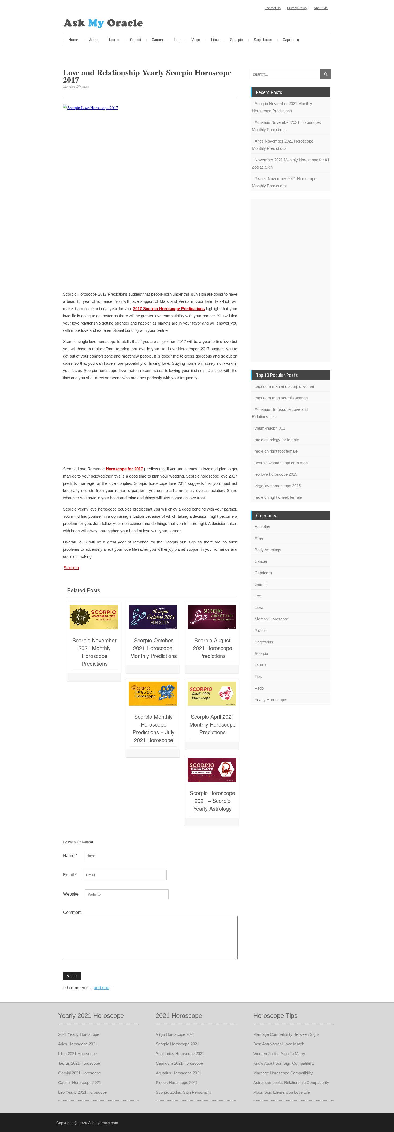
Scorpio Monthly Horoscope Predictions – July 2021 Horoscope (153, 728)
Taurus (113, 39)
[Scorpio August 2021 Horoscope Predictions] (212, 617)
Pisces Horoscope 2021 (177, 1082)
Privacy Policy (297, 8)
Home (73, 39)
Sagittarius (263, 39)
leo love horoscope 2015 (276, 474)
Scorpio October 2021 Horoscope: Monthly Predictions (153, 648)
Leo (177, 39)
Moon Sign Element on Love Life (281, 1092)
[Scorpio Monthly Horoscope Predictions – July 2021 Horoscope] (153, 694)
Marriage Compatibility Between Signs (286, 1034)
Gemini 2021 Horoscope (79, 1073)
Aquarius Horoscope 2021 (178, 1073)
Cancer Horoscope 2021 (79, 1082)
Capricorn (291, 39)
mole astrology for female (277, 439)
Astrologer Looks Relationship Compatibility (291, 1082)
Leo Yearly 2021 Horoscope (82, 1092)
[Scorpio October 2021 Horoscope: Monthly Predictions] (153, 617)
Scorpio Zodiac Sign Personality (183, 1092)
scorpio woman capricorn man (281, 462)
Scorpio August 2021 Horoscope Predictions (212, 648)
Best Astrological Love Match (278, 1044)
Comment (72, 912)
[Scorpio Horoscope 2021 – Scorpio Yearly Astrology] (212, 770)
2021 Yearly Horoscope (78, 1034)
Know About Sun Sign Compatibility (284, 1063)
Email (70, 875)
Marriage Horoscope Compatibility (283, 1073)
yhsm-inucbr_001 (270, 428)
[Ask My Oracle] (103, 22)
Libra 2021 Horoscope (77, 1053)
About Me (321, 8)
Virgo (195, 39)
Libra (215, 39)
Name (70, 855)
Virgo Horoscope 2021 (175, 1034)
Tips (258, 676)
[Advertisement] (150, 248)
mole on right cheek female (278, 497)
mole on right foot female (276, 451)
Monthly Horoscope (272, 619)
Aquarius (262, 526)
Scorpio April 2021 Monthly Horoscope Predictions (212, 724)
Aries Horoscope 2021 (77, 1044)
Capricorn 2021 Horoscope (179, 1063)
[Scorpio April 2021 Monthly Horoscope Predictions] (212, 694)
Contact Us (273, 8)
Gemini (135, 39)
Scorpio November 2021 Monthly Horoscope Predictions (94, 651)
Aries (93, 39)
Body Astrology (268, 550)
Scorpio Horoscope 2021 (177, 1044)
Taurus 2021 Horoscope (79, 1063)
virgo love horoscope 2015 (278, 485)
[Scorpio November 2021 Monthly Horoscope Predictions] (94, 617)
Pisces (261, 630)
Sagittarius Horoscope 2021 (180, 1053)
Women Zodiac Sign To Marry (279, 1053)
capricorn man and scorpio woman (285, 386)
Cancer (157, 39)
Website (71, 894)
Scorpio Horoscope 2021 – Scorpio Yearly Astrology (212, 800)
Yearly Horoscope (270, 699)
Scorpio (236, 39)
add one (101, 987)
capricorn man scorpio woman (281, 398)
